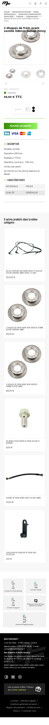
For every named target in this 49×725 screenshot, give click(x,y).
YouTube (13, 677)
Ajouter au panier (20, 125)
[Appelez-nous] (24, 654)
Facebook (6, 677)
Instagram (20, 677)
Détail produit (24, 248)
